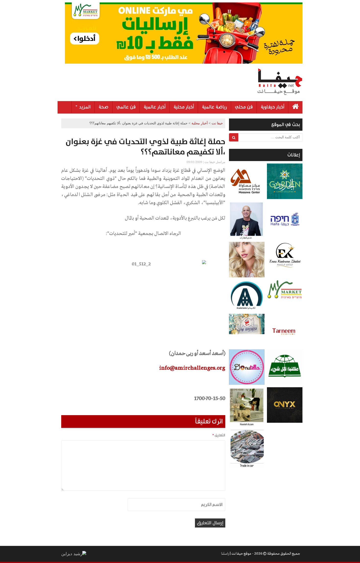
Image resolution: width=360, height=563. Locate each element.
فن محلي (244, 107)
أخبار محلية (183, 107)
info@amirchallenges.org (192, 368)
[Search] (234, 137)
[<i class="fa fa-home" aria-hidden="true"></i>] (295, 107)
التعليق (218, 435)
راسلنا (225, 553)
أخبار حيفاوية (272, 107)
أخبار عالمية (155, 107)
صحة (103, 107)
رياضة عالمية (214, 107)
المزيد (84, 107)
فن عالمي (126, 107)
